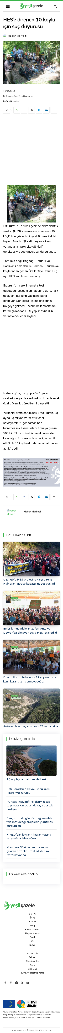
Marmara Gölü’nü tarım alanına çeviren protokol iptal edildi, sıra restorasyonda (27, 851)
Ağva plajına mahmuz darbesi (26, 779)
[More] (54, 110)
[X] (31, 110)
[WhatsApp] (16, 110)
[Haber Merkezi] (5, 35)
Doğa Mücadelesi (11, 101)
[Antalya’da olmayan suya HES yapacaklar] (31, 706)
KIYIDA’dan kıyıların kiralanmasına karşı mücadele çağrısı (28, 836)
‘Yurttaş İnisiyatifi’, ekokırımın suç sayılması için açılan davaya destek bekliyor (29, 805)
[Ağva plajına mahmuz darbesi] (31, 761)
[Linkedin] (46, 110)
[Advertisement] (31, 150)
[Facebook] (24, 110)
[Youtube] (28, 983)
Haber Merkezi (17, 35)
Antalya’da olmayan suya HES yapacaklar (31, 726)
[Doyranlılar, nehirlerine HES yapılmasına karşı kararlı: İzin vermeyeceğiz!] (31, 657)
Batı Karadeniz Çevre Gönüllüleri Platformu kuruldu (28, 791)
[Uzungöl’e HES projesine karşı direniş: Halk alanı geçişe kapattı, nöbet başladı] (31, 559)
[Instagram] (11, 983)
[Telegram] (39, 110)
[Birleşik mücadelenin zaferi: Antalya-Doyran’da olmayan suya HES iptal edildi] (31, 608)
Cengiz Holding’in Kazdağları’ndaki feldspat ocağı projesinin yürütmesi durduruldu (29, 822)
